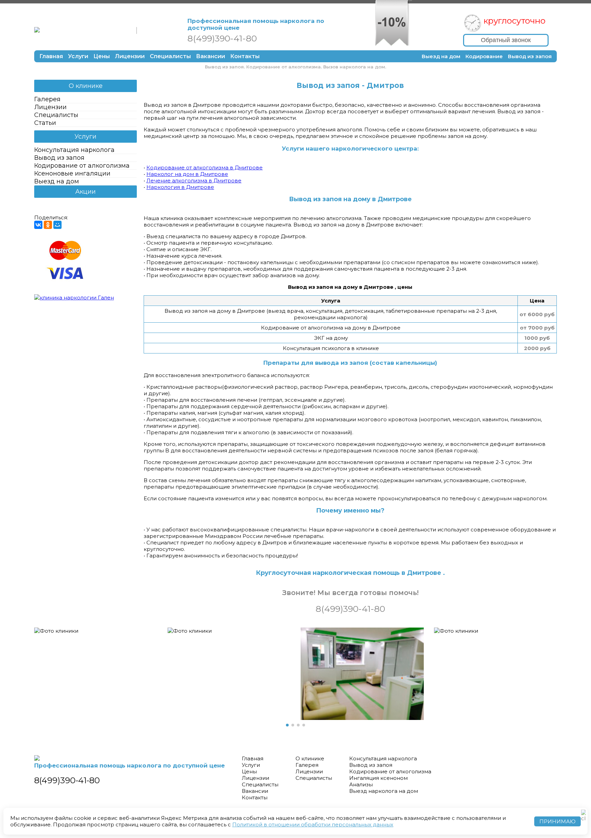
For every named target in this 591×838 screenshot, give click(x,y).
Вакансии (210, 56)
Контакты (245, 56)
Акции (85, 191)
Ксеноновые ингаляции (72, 173)
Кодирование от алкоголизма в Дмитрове (204, 167)
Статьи (45, 123)
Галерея (47, 99)
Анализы (361, 784)
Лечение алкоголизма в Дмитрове (193, 180)
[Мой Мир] (57, 225)
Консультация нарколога (74, 150)
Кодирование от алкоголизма (82, 165)
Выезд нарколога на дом (383, 791)
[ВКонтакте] (38, 225)
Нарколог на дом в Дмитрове (187, 174)
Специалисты (170, 56)
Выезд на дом (441, 56)
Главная (51, 56)
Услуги (78, 56)
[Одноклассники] (48, 225)
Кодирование (484, 56)
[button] (287, 725)
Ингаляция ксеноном (378, 778)
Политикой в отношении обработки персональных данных (312, 824)
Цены (101, 56)
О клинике (86, 86)
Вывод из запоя (530, 56)
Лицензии (130, 56)
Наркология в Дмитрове (180, 187)
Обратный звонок (506, 40)
